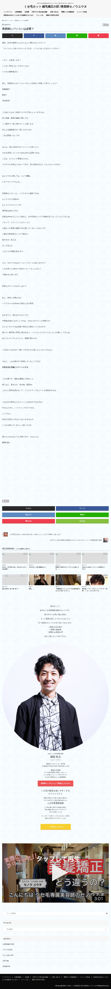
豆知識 (27, 12)
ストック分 (39, 15)
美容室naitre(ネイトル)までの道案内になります (18, 15)
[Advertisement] (55, 474)
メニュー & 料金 (82, 12)
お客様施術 (18, 12)
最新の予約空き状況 (52, 15)
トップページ (8, 12)
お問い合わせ (54, 12)
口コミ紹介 (8, 955)
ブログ (6, 501)
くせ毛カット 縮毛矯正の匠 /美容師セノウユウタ (55, 6)
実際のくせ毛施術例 (67, 12)
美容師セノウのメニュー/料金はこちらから (55, 783)
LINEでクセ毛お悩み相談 (39, 12)
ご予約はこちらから (56, 827)
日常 (6, 961)
